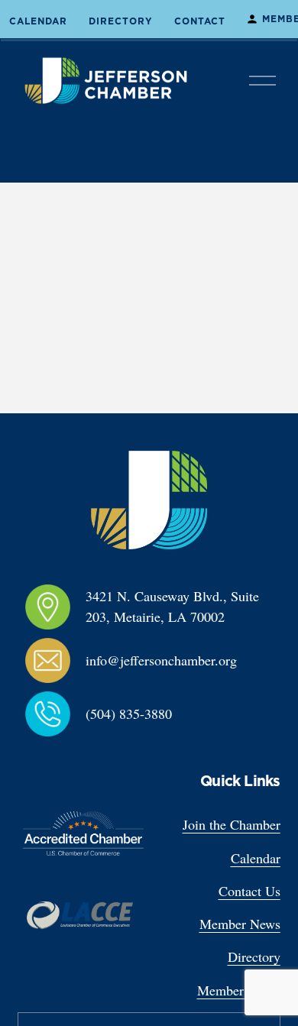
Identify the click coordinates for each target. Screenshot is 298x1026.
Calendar (38, 21)
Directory (121, 21)
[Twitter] (98, 779)
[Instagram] (49, 779)
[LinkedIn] (74, 779)
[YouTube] (123, 779)
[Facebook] (25, 779)
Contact (199, 21)
